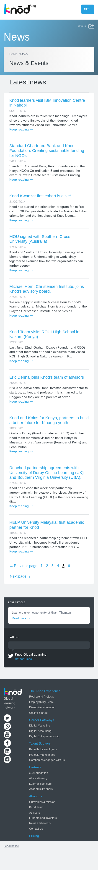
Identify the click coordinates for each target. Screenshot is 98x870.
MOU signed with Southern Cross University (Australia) (39, 239)
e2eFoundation (38, 773)
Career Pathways (41, 720)
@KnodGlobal (24, 659)
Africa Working (38, 778)
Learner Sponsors (40, 783)
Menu (87, 9)
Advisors (34, 812)
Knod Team (36, 807)
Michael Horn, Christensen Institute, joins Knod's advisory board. (46, 289)
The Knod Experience (44, 691)
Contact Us (36, 828)
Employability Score (41, 702)
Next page (18, 576)
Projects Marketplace (42, 754)
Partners (35, 767)
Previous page (25, 566)
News (17, 37)
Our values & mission (42, 802)
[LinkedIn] (7, 753)
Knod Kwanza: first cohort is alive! (40, 196)
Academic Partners (41, 789)
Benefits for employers (43, 749)
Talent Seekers (40, 743)
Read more (19, 618)
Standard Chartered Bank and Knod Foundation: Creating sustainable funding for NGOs (46, 150)
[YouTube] (7, 737)
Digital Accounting (40, 731)
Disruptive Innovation (42, 707)
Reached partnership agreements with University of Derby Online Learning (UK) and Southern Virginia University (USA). (46, 473)
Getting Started (38, 712)
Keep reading (19, 129)
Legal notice (11, 846)
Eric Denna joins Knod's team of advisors (46, 377)
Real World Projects (41, 696)
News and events (40, 823)
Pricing (34, 836)
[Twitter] (7, 720)
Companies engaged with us (47, 760)
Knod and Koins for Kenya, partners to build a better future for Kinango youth (49, 420)
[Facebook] (7, 745)
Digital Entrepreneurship (44, 736)
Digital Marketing (39, 725)
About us (35, 796)
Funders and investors (43, 818)
